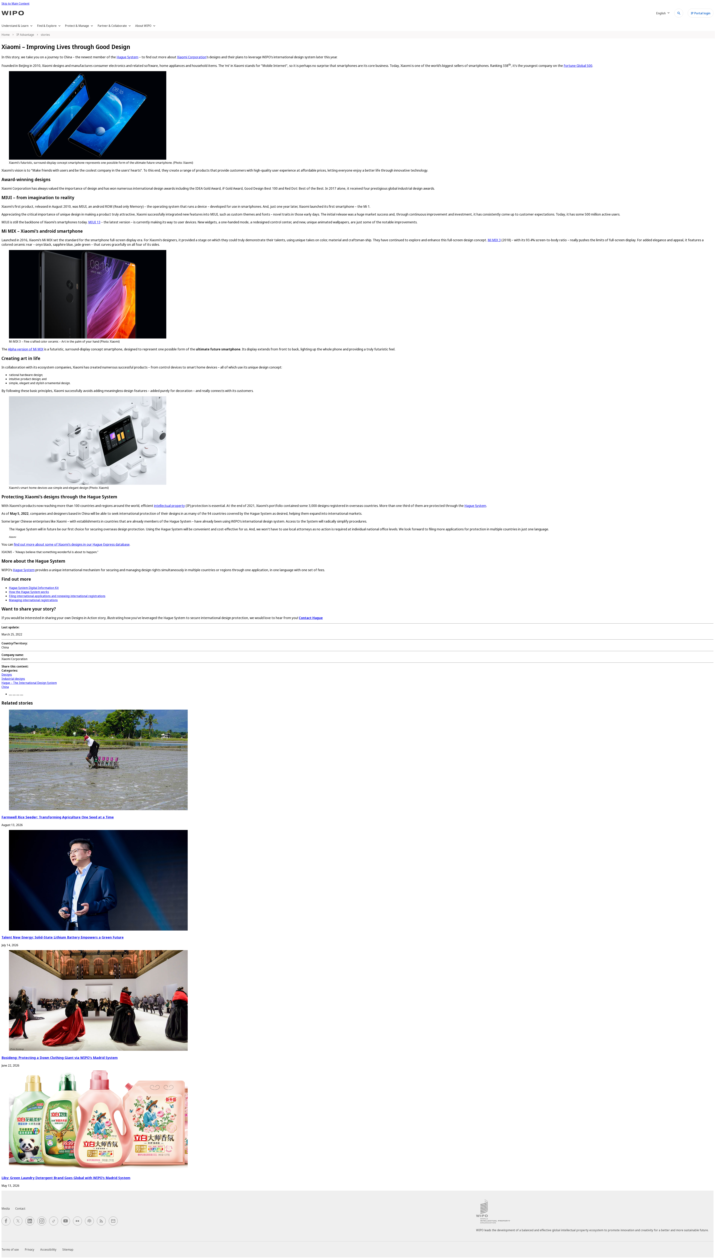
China (5, 687)
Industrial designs (13, 679)
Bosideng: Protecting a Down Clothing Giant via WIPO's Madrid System (59, 1057)
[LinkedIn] (17, 695)
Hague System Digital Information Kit (34, 588)
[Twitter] (14, 695)
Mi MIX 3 (494, 240)
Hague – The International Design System (29, 683)
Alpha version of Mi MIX (25, 349)
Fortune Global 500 (578, 65)
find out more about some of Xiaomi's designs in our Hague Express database (72, 544)
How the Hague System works (29, 592)
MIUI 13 (94, 222)
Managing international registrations (33, 600)
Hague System (127, 57)
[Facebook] (10, 695)
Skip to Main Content (15, 3)
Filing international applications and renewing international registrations (57, 596)
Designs (6, 675)
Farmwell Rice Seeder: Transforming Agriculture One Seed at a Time (57, 817)
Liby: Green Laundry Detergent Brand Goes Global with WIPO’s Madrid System (65, 1177)
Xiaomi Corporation (191, 57)
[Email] (21, 695)
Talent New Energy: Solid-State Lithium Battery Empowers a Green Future (62, 937)
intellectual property (169, 505)
